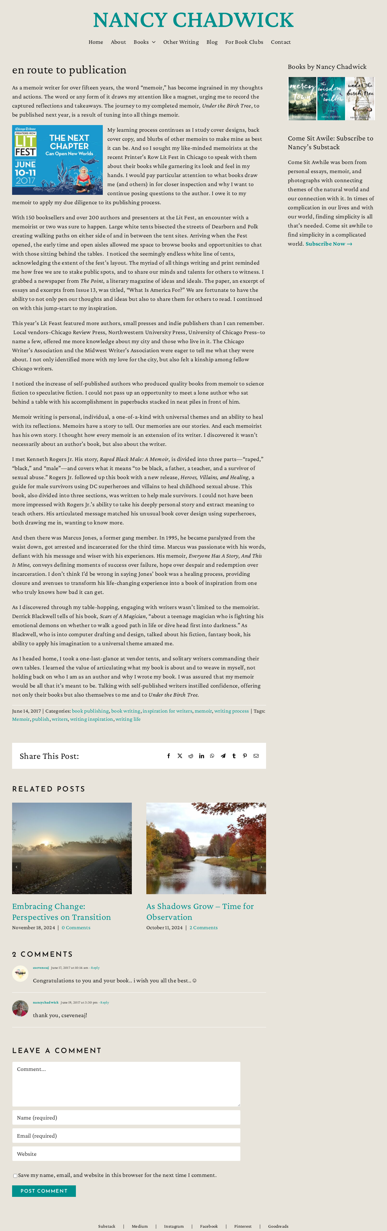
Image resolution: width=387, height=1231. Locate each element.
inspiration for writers (167, 711)
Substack (106, 1226)
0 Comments (76, 927)
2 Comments (204, 927)
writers (60, 719)
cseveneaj (41, 967)
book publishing (90, 711)
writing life (128, 719)
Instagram (174, 1226)
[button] (16, 867)
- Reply (94, 967)
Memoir (21, 719)
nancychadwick (46, 1002)
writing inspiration (91, 719)
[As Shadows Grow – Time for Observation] (206, 806)
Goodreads (278, 1226)
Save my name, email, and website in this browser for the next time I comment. (117, 1174)
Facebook (209, 1226)
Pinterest (243, 1226)
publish (40, 719)
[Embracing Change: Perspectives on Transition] (72, 806)
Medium (140, 1226)
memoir (203, 711)
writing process (231, 711)
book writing (126, 711)
